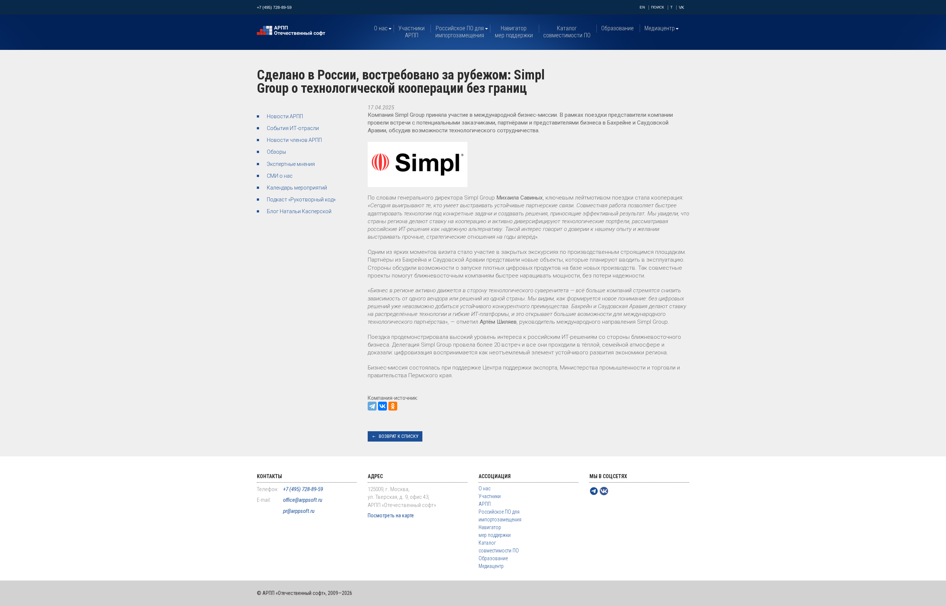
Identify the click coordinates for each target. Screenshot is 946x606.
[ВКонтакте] (382, 406)
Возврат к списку (398, 436)
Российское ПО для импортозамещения (459, 32)
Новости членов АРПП (294, 140)
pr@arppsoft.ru (298, 511)
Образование (617, 28)
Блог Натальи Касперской (299, 211)
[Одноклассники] (392, 406)
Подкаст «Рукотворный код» (301, 199)
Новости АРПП (285, 116)
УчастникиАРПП (411, 32)
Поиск (657, 7)
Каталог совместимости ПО (567, 32)
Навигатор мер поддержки (514, 32)
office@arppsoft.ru (302, 500)
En (642, 7)
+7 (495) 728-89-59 (274, 7)
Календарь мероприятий (297, 188)
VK (681, 7)
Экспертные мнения (291, 164)
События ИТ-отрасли (293, 128)
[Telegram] (372, 406)
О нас (381, 28)
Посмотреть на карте (391, 515)
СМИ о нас (280, 176)
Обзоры (276, 152)
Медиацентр (659, 28)
